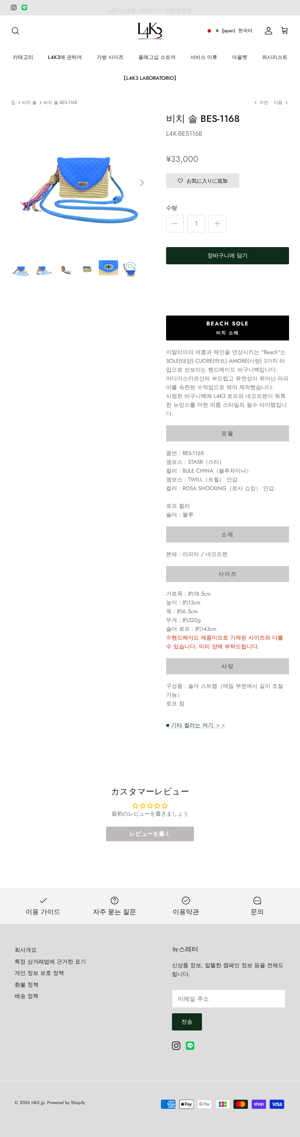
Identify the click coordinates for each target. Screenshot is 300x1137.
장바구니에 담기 (227, 255)
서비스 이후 (203, 57)
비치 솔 (29, 102)
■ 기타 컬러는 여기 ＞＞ (196, 725)
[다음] (142, 183)
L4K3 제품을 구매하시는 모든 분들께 (150, 7)
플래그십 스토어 (157, 57)
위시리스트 (275, 57)
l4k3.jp (37, 1102)
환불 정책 (26, 985)
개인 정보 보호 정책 (39, 973)
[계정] (267, 30)
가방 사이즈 (110, 57)
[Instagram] (13, 7)
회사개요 (26, 950)
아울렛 (239, 57)
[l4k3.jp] (150, 31)
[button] (202, 180)
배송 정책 (26, 996)
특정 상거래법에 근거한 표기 (50, 962)
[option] (80, 182)
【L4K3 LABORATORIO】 (150, 78)
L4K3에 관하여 (65, 57)
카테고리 (23, 57)
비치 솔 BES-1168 (60, 102)
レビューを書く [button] (150, 834)
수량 (171, 208)
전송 (186, 1022)
